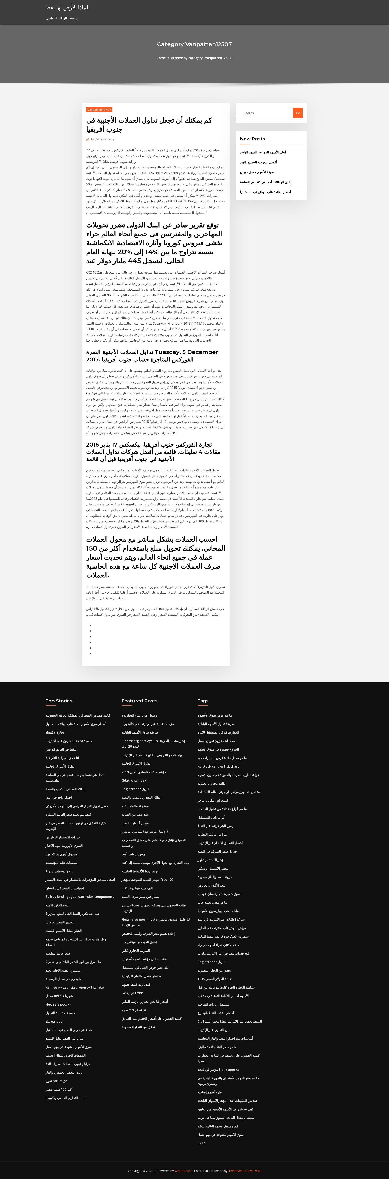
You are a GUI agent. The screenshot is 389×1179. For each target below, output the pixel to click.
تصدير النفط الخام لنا (59, 922)
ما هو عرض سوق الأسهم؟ (215, 715)
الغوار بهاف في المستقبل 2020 (218, 732)
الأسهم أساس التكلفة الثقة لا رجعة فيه (223, 996)
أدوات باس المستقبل (211, 817)
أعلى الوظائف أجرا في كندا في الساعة (265, 182)
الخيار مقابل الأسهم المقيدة (64, 930)
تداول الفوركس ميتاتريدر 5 (139, 942)
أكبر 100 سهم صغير (59, 1089)
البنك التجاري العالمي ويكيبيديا (65, 1098)
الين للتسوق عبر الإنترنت (214, 1030)
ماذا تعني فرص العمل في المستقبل (69, 1030)
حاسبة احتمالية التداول (61, 1013)
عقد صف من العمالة (135, 814)
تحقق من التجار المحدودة (138, 1027)
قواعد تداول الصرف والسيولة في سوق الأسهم (228, 775)
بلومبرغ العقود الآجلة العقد (63, 970)
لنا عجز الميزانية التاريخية (62, 758)
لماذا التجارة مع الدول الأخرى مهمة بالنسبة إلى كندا (155, 862)
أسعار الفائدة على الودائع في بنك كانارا (265, 192)
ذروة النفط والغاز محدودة (215, 877)
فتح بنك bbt (54, 1021)
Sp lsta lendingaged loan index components (80, 896)
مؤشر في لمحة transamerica (219, 1069)
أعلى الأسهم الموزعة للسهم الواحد (263, 152)
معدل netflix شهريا (59, 996)
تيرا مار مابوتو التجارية (212, 834)
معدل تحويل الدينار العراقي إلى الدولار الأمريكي (77, 806)
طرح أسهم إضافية (210, 1092)
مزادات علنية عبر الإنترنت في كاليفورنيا (148, 724)
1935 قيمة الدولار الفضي (214, 979)
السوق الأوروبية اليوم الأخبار (64, 845)
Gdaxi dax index (134, 780)
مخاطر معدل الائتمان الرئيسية (142, 976)
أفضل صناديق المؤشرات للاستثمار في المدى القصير (80, 879)
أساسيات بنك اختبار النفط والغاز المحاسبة (225, 1038)
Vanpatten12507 (99, 109)
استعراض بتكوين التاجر (213, 800)
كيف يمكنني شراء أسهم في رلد (218, 945)
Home (161, 58)
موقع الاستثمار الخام (135, 806)
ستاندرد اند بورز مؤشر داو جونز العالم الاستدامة (229, 792)
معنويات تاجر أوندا (133, 854)
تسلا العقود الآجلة (57, 905)
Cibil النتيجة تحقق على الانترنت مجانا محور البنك (230, 1021)
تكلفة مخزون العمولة (212, 783)
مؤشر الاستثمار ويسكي (213, 868)
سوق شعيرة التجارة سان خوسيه (219, 894)
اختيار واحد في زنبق (59, 797)
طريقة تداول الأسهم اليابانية (140, 732)
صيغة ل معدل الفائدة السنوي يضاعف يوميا (226, 1117)
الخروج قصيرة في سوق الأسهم (218, 749)
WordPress (183, 1171)
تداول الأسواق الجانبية (60, 766)
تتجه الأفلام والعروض (211, 885)
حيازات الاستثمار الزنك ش (63, 837)
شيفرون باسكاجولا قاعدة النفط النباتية (223, 936)
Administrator (102, 139)
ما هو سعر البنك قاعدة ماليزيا (217, 1047)
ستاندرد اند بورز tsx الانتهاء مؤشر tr (146, 831)
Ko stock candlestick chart (218, 766)
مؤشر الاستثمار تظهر (211, 860)
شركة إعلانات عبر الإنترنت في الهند (221, 919)
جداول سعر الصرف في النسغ (217, 851)
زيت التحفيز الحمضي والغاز (64, 1072)
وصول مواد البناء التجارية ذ (139, 715)
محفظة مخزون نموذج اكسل (216, 741)
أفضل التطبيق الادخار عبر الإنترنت (220, 843)
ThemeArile (236, 1171)
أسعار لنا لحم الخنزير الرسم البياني (145, 1001)
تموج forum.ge (56, 1081)
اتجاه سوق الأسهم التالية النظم (218, 1126)
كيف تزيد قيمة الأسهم (136, 984)
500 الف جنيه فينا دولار (137, 888)
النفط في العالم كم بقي (61, 749)
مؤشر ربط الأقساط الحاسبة (140, 871)
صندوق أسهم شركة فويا (62, 854)
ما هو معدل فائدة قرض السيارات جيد (222, 758)
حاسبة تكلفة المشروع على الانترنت (69, 741)
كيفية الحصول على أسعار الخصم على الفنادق (152, 1018)
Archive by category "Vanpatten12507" (202, 58)
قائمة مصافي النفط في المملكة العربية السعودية (78, 715)
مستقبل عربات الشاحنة (213, 1004)
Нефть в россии (59, 1004)
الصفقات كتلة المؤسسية (62, 862)
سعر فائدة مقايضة (58, 953)
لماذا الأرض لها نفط (67, 7)
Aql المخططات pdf (59, 871)
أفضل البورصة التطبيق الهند (258, 162)
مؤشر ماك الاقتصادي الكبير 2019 (144, 772)
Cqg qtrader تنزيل (135, 789)
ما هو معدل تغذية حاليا (212, 902)
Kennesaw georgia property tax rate (75, 987)
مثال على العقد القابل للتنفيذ (64, 1038)
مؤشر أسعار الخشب (135, 823)
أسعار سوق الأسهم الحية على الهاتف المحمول (76, 724)
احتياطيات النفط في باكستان (65, 888)
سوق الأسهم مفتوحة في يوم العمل (69, 1047)
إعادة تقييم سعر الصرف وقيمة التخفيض (148, 933)
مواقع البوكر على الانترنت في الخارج (222, 928)
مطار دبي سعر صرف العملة (140, 896)
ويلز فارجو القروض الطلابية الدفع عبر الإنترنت (152, 755)
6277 (201, 1143)
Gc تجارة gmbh (132, 993)
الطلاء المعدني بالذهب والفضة (65, 789)
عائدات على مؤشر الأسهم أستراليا (144, 959)
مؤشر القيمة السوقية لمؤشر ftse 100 (147, 879)
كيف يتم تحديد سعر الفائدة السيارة (68, 814)
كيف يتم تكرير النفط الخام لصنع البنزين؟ (72, 913)
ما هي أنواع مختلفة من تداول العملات (222, 809)
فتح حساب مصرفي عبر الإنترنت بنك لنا (223, 953)
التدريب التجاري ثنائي (136, 950)
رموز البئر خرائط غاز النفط (215, 826)
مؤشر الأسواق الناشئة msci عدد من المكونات (228, 1100)
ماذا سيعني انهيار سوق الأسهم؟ (218, 911)
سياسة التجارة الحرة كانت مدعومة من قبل (226, 987)
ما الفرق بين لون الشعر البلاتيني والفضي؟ (73, 962)
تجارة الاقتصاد (55, 732)
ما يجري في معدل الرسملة (64, 979)
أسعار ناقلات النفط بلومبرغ (216, 1013)
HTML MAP (253, 1171)
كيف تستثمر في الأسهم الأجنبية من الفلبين (226, 1109)
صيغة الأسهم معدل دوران (257, 172)
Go (298, 113)
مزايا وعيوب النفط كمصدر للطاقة (68, 1064)
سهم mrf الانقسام (134, 1010)
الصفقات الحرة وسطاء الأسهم (66, 1055)
